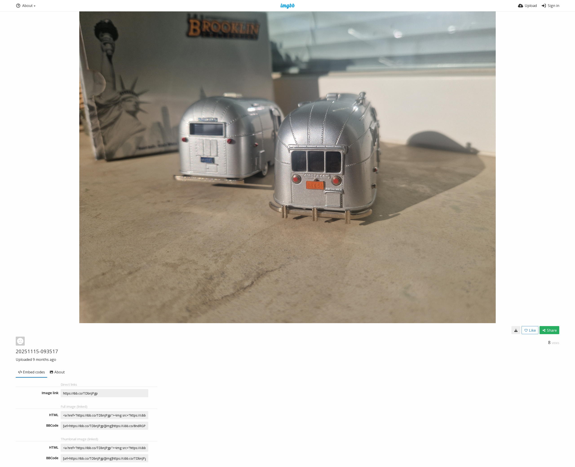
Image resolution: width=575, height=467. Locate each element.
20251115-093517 (37, 351)
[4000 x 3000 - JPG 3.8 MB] (515, 330)
